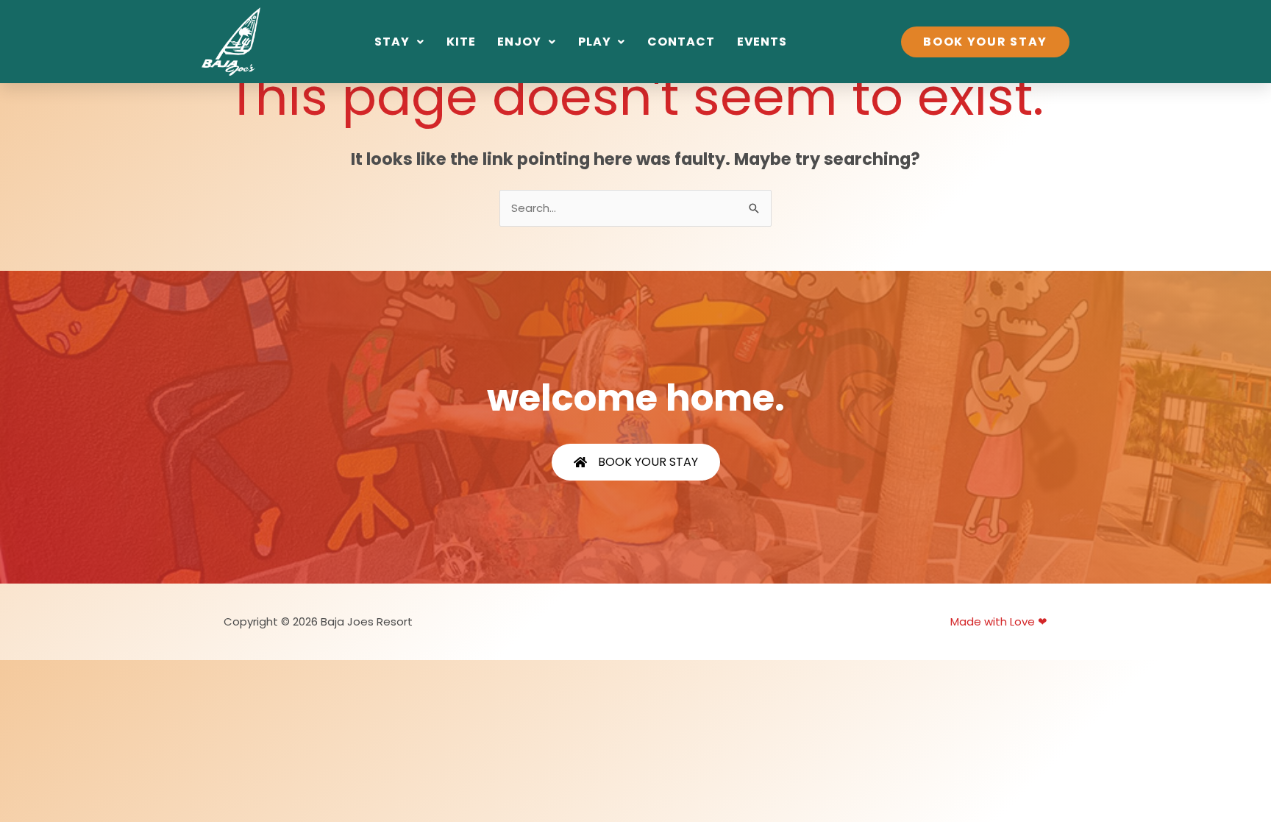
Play (594, 41)
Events (762, 41)
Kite (461, 41)
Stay (392, 41)
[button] (399, 42)
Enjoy (519, 41)
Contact (680, 41)
